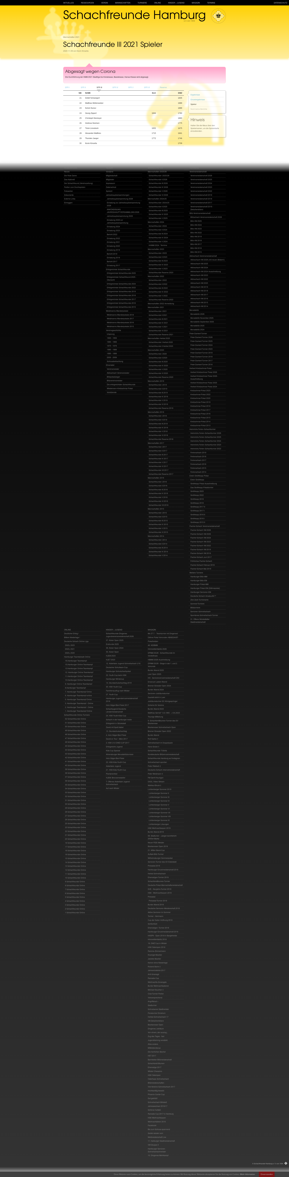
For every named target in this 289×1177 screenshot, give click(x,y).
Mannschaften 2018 (156, 412)
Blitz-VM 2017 (196, 244)
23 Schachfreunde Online (75, 827)
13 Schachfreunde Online (75, 866)
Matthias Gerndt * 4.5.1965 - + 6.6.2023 (164, 712)
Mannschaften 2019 (156, 381)
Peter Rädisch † (154, 766)
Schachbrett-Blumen (156, 1063)
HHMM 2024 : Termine (158, 245)
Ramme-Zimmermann (157, 951)
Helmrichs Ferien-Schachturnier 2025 (205, 437)
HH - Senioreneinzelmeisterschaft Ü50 (163, 677)
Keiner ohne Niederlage (158, 962)
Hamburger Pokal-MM (199, 584)
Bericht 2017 (112, 261)
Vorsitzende (112, 392)
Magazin (196, 2)
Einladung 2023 (113, 230)
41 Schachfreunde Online (75, 761)
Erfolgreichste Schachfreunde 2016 (121, 303)
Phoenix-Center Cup (156, 1094)
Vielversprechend (155, 997)
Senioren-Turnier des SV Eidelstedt (162, 861)
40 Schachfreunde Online (75, 765)
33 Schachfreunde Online (75, 792)
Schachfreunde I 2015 (158, 512)
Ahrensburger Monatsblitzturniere (119, 754)
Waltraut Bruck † (154, 785)
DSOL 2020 (70, 652)
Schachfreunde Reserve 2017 (161, 474)
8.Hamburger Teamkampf (75, 687)
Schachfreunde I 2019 (158, 384)
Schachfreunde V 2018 (158, 431)
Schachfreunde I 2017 (158, 446)
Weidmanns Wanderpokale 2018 (120, 314)
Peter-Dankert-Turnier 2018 (201, 356)
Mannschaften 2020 (156, 350)
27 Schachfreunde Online (75, 815)
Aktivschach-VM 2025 (199, 263)
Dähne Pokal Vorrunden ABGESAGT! (163, 637)
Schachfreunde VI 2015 (158, 532)
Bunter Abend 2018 (156, 904)
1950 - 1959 (112, 338)
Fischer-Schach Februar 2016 (202, 565)
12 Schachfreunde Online (75, 870)
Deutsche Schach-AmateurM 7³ (203, 596)
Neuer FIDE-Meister (156, 842)
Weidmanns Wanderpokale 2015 (120, 326)
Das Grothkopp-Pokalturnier (201, 487)
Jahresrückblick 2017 (156, 970)
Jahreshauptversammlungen (117, 195)
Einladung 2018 (113, 257)
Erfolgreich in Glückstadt (116, 723)
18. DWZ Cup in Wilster (157, 943)
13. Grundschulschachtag (116, 731)
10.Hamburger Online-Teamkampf (79, 680)
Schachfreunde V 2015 (158, 528)
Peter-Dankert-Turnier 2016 (201, 364)
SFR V (131, 87)
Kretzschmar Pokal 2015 (200, 417)
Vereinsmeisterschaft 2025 (201, 179)
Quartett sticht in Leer (156, 697)
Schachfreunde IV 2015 (158, 524)
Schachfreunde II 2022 (158, 284)
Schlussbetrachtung (115, 361)
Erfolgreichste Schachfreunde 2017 (121, 299)
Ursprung (111, 334)
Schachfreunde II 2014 (158, 543)
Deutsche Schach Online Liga (76, 641)
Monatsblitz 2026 (197, 314)
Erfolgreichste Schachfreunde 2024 (121, 283)
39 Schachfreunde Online (75, 769)
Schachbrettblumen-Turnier (159, 881)
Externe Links (69, 198)
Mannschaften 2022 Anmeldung (161, 303)
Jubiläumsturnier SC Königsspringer (162, 701)
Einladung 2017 (113, 265)
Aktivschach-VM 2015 (199, 302)
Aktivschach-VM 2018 (199, 290)
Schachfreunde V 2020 (158, 369)
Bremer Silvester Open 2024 (159, 685)
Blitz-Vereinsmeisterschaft (200, 213)
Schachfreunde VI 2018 (158, 435)
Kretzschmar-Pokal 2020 (200, 398)
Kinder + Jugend (176, 2)
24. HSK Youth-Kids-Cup (116, 715)
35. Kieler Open (112, 651)
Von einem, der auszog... (158, 1032)
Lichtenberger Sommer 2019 (159, 789)
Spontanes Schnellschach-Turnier (204, 615)
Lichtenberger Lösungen (159, 824)
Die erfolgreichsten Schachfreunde (121, 384)
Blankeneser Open (155, 1024)
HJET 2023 (110, 659)
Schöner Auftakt (154, 1110)
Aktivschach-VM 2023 (199, 275)
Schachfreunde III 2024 (158, 233)
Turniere (142, 2)
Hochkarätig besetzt (156, 1090)
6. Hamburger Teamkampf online (78, 695)
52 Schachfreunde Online (75, 718)
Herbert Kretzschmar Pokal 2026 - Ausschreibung (204, 377)
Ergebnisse (195, 94)
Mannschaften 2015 (156, 508)
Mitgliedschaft (111, 175)
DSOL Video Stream (156, 781)
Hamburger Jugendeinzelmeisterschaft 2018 (122, 699)
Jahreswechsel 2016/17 (157, 1106)
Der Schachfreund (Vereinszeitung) (78, 183)
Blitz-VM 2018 (196, 240)
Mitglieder (110, 179)
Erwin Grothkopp (197, 479)
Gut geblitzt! (152, 1098)
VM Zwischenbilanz (156, 1020)
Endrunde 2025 (112, 644)
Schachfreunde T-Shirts (157, 750)
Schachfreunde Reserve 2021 (161, 334)
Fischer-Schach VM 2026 (200, 530)
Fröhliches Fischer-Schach (201, 561)
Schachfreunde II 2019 (158, 388)
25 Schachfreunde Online (75, 823)
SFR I (67, 87)
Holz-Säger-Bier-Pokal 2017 (117, 705)
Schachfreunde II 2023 (158, 257)
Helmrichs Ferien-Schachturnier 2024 (205, 441)
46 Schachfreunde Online (75, 742)
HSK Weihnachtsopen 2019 (159, 828)
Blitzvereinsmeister (114, 380)
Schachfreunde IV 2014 (158, 551)
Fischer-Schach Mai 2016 (200, 568)
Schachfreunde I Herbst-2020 (161, 342)
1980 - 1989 (112, 349)
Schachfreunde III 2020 (158, 361)
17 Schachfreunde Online (75, 846)
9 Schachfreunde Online (75, 881)
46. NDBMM (153, 645)
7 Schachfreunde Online (75, 889)
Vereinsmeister (113, 369)
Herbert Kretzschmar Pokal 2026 (203, 372)
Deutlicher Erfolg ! (71, 633)
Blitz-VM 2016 (196, 248)
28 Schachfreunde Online (75, 811)
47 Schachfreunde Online (75, 738)
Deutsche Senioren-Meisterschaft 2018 (164, 908)
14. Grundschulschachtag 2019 (119, 682)
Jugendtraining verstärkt (158, 1040)
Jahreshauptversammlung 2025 (120, 216)
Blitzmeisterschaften (156, 1082)
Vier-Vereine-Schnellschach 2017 (161, 1086)
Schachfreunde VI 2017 (158, 466)
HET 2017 (152, 1055)
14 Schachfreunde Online (75, 862)
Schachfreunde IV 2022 (158, 291)
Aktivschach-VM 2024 (199, 267)
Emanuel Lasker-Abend (157, 681)
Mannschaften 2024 (156, 222)
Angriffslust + (153, 1001)
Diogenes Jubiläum (156, 1028)
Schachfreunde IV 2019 (158, 396)
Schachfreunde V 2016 (158, 497)
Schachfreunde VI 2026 (158, 195)
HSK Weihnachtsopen (157, 1117)
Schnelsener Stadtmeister (158, 1009)
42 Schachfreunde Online (75, 757)
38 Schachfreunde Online (75, 773)
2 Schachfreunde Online (75, 908)
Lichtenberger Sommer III (159, 797)
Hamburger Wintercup (115, 679)
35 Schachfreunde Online (75, 784)
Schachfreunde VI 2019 (158, 404)
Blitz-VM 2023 (196, 228)
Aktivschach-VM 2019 (199, 287)
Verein (104, 2)
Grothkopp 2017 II (197, 506)
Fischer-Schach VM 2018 (200, 553)
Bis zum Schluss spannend (159, 1129)
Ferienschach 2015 (198, 468)
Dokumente (69, 195)
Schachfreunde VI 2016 (158, 501)
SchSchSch (152, 923)
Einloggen (68, 202)
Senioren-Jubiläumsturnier (159, 693)
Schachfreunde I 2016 (158, 481)
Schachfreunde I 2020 (158, 353)
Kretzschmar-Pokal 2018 (200, 406)
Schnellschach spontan (157, 762)
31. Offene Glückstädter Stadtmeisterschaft (200, 620)
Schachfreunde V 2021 (158, 326)
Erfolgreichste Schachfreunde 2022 (121, 287)
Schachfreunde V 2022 (158, 295)
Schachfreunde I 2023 (158, 253)
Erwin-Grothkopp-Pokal (199, 475)
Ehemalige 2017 (154, 1067)
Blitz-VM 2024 (196, 225)
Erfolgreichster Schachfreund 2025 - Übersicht (121, 278)
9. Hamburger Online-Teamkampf (78, 684)
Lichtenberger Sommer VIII (160, 816)
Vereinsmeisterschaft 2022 (201, 191)
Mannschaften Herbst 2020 (159, 338)
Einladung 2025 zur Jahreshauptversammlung (117, 221)
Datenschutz (111, 187)
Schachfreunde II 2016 (158, 485)
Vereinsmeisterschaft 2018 (201, 198)
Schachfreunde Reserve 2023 (161, 272)
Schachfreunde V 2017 (158, 462)
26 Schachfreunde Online (75, 819)
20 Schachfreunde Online (75, 839)
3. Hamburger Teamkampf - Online (79, 703)
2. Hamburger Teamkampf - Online (79, 707)
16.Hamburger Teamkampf (76, 660)
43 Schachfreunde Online (75, 753)
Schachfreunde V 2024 (158, 241)
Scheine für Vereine (156, 705)
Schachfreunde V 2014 (158, 555)
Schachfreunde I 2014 (158, 539)
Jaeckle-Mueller (154, 958)
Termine (211, 2)
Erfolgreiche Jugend (114, 746)
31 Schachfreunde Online (75, 800)
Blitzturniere (195, 607)
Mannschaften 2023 (156, 249)
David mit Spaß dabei (115, 727)
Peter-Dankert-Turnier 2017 (201, 360)
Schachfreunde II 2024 (158, 229)
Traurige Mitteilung (155, 716)
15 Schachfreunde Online (75, 858)
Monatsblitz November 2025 (201, 318)
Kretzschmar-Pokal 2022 (200, 394)
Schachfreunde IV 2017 (158, 458)
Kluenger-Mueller (155, 954)
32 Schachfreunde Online (75, 796)
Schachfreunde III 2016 (158, 489)
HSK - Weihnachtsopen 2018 (160, 892)
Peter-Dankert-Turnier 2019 (201, 352)
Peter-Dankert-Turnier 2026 (201, 337)
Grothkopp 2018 (197, 503)
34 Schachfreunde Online (75, 788)
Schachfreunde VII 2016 (158, 505)
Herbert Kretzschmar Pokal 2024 (203, 386)
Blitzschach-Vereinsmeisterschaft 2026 (206, 217)
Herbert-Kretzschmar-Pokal (201, 368)
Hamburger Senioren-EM (200, 592)
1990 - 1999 (112, 353)
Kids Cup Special (113, 750)
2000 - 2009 (112, 357)
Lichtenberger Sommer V (159, 804)
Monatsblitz (194, 310)
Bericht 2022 (112, 234)
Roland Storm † (154, 966)
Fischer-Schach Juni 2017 (201, 557)
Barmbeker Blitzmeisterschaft (160, 1059)
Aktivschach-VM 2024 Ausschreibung (205, 271)
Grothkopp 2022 (197, 495)
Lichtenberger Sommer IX (159, 820)
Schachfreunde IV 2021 (158, 322)
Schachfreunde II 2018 (158, 419)
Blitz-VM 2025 (196, 221)
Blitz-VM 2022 (196, 232)
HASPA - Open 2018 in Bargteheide (162, 935)
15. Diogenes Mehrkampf (158, 1155)
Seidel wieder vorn (155, 1133)
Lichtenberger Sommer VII (159, 812)
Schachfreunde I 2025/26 (159, 175)
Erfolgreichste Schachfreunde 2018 (121, 295)
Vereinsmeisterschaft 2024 (201, 183)
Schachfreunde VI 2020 (158, 373)
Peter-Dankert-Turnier (198, 333)
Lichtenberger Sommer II (159, 793)
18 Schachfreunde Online (75, 842)
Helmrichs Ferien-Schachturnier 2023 (205, 444)
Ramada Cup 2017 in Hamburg (161, 1113)
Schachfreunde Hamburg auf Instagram (164, 758)
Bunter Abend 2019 (156, 831)
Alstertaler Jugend (113, 766)
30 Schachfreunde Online (75, 804)
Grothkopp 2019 (197, 499)
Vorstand (109, 171)
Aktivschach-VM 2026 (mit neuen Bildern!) (207, 259)
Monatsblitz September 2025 (202, 321)
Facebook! (152, 1125)
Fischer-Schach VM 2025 (200, 534)
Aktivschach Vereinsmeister (118, 373)
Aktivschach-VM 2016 (199, 298)
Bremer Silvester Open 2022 (159, 731)
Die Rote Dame (70, 175)
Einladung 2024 (113, 226)
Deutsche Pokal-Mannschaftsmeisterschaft (165, 885)
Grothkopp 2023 (197, 491)
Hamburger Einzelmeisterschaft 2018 (163, 931)
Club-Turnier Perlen (156, 993)
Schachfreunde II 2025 (158, 206)
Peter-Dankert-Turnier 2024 (201, 345)
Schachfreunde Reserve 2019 (161, 408)
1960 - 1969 (112, 342)
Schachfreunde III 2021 (158, 319)
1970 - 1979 (112, 345)
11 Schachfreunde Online (75, 873)
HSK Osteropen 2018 (156, 947)
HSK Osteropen (154, 1075)
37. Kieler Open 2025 (114, 640)
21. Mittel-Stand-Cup (156, 850)
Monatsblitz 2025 (197, 325)
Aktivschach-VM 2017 (199, 294)
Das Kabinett (69, 179)
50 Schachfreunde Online (75, 726)
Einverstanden (267, 1174)
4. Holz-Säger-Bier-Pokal (116, 735)
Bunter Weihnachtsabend (158, 985)
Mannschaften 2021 (71, 37)
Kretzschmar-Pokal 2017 (200, 410)
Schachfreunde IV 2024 (158, 237)
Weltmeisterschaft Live (157, 1137)
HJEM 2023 (111, 655)
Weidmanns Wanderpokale (117, 310)
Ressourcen (87, 2)
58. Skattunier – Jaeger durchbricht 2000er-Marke (162, 837)
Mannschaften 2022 (156, 276)
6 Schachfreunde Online (75, 893)
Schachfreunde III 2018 (158, 423)
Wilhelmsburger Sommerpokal (160, 858)
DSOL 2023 (70, 645)
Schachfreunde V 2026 (158, 191)
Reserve (163, 87)
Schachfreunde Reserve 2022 (161, 299)
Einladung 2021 (113, 242)
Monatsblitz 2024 (197, 329)
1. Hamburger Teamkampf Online (78, 711)
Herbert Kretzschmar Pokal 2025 (203, 382)
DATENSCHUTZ (280, 2)
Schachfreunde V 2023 (158, 268)
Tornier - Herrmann (155, 916)
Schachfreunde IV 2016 (158, 493)
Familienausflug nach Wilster (118, 690)
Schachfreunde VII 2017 (158, 470)
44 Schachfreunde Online (75, 749)
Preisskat (151, 896)
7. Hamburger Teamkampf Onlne (78, 691)
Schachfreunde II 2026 (158, 179)
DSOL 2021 (70, 649)
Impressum (110, 183)
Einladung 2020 (113, 246)
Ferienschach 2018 (198, 456)
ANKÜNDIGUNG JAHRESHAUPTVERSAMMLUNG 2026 (123, 210)
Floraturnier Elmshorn (157, 1013)
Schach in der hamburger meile (119, 719)
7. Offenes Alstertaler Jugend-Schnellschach (118, 783)
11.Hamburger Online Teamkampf (79, 676)
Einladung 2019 (113, 250)
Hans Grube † (153, 746)
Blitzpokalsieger (113, 376)
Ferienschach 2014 (198, 472)
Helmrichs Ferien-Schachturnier (203, 429)
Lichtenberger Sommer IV (159, 800)
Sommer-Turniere (197, 603)
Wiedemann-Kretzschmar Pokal (120, 388)
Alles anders (153, 1044)
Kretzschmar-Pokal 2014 (200, 421)
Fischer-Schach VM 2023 (200, 541)
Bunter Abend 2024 (156, 689)
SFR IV (115, 87)
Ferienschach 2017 (198, 460)
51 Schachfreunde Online (75, 722)
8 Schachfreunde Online (75, 885)
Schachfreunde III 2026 (158, 183)
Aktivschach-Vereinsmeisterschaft (203, 256)
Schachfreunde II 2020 (158, 357)
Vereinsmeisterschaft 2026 (201, 175)
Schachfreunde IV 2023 (158, 264)
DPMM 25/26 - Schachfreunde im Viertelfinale (161, 654)
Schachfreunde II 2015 (158, 516)
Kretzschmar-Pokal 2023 (200, 390)
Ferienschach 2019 (198, 452)
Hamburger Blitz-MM (198, 576)
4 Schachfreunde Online (75, 901)
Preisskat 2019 (154, 865)
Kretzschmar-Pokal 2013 (200, 425)
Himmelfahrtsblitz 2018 (157, 939)
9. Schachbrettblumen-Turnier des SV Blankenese (163, 722)
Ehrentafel (110, 365)
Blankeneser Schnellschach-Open (162, 727)
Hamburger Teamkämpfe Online (77, 656)
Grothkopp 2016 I (197, 518)
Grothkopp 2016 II (197, 514)
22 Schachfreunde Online (75, 831)
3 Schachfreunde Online (75, 904)
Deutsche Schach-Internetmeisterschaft (164, 769)
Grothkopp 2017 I (197, 510)
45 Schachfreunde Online (75, 746)
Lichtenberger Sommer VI (159, 808)
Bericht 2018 (112, 253)
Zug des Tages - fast (156, 1036)
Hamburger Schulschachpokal (118, 671)
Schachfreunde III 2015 (158, 520)
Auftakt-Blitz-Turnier (156, 854)
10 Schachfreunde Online (75, 877)
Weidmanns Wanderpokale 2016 (120, 322)
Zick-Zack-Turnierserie (199, 599)
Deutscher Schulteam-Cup (117, 667)
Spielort (109, 191)
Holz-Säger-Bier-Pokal (115, 758)
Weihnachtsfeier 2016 (157, 1121)
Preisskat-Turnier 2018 (158, 900)
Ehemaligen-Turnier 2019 (158, 877)
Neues (67, 171)
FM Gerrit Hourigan (155, 777)
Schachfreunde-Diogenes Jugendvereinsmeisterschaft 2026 (120, 634)
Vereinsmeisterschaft (198, 171)
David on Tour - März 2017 (117, 738)
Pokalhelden (153, 641)
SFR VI (147, 87)
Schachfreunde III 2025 (158, 210)
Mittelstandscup (154, 1047)
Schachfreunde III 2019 (158, 392)
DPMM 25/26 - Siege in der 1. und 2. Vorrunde (162, 664)
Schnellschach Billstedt (157, 1102)
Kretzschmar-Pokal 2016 (200, 413)
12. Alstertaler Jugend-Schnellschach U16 (123, 663)
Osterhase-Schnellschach (158, 1078)
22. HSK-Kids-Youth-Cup (116, 762)
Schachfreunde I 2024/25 (159, 202)
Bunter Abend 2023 (156, 708)
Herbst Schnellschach (157, 873)
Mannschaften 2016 (156, 477)
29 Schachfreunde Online (75, 808)
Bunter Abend (153, 735)
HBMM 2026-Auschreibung (159, 659)
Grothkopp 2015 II (197, 522)
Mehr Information (247, 1174)
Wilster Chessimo (155, 1071)
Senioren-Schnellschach (200, 611)
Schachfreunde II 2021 (158, 315)
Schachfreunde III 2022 (158, 288)
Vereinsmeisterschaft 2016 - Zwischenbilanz (201, 208)
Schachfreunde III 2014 (158, 547)
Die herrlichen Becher (157, 1051)
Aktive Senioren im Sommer (159, 912)
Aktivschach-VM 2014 (199, 306)
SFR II (83, 87)
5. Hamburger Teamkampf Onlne (78, 699)
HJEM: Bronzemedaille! (115, 777)
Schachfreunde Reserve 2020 (161, 377)
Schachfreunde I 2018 (158, 415)
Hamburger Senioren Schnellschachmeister (157, 1150)
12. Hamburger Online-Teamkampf (79, 672)
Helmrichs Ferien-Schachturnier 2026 (205, 433)
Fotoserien (68, 191)
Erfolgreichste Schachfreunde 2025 (121, 273)
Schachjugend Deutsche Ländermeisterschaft (116, 710)
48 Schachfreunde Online (75, 734)
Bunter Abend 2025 (156, 670)
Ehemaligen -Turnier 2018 (158, 927)
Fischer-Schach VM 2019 (200, 549)
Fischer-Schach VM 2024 (200, 537)
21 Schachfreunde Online (75, 835)
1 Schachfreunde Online (75, 912)
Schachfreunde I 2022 (158, 280)
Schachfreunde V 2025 (158, 218)
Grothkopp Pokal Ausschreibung (203, 483)
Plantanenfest (111, 773)
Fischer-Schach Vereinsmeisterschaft (205, 526)
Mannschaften (122, 2)
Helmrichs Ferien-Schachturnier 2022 (205, 448)
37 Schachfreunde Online (75, 777)
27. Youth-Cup (112, 694)
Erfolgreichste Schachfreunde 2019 (121, 291)
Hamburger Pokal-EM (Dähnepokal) (205, 588)
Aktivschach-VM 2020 (199, 283)
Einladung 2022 (113, 238)
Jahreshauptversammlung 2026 (120, 198)
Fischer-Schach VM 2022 (200, 545)
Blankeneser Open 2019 (158, 846)
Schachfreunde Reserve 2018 (161, 439)
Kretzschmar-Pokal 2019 (200, 402)
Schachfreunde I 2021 (158, 311)
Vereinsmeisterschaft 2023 (201, 187)
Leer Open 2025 (154, 674)
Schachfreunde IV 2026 (158, 187)
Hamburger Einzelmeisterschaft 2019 (163, 869)
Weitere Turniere (196, 572)
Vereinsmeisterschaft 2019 (201, 195)
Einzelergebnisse (198, 99)
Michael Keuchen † (156, 989)
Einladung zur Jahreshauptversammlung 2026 (123, 204)
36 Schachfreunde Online (75, 780)
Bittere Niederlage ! (72, 637)
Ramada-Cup (153, 978)
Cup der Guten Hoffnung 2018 (160, 920)
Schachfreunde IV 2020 (158, 365)
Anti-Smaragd (153, 974)
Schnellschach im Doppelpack (160, 742)
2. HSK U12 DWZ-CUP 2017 (117, 742)
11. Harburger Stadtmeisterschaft (161, 1141)
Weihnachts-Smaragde (157, 982)
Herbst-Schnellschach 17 (158, 1016)
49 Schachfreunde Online (75, 730)
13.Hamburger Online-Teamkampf (79, 668)
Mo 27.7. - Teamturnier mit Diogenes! (163, 633)
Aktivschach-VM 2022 (199, 279)
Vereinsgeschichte (113, 330)
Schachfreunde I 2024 (158, 226)
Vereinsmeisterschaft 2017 (201, 202)
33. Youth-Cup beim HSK (116, 675)
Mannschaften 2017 (156, 443)
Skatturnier (152, 1005)
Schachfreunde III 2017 (158, 454)
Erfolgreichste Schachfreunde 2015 (121, 307)
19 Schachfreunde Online (75, 854)
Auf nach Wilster (112, 788)
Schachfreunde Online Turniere (77, 715)
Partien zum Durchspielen (74, 187)
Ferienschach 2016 (198, 464)
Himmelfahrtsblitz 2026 (157, 649)
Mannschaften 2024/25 (157, 198)
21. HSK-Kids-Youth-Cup (116, 769)
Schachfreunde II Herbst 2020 (161, 346)
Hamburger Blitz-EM (198, 580)
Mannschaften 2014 (156, 536)
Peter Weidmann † (155, 773)
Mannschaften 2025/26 (157, 171)
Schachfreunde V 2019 (158, 400)
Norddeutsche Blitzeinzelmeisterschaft (163, 754)
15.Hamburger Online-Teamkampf (79, 664)
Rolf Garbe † (153, 738)
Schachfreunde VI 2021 (158, 330)
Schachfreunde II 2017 (158, 450)
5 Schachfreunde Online (75, 897)
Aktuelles (68, 2)
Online (157, 2)
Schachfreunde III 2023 (158, 260)
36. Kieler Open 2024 (114, 648)
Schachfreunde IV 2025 (158, 214)
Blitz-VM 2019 (196, 236)
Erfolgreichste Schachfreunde (118, 269)
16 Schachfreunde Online (75, 850)
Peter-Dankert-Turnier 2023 (201, 349)
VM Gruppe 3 (153, 1144)
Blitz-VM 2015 (196, 252)
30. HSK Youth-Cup (114, 686)
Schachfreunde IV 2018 (158, 427)
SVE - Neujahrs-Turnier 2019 (159, 889)
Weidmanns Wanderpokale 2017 (120, 318)
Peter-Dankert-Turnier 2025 (201, 341)
